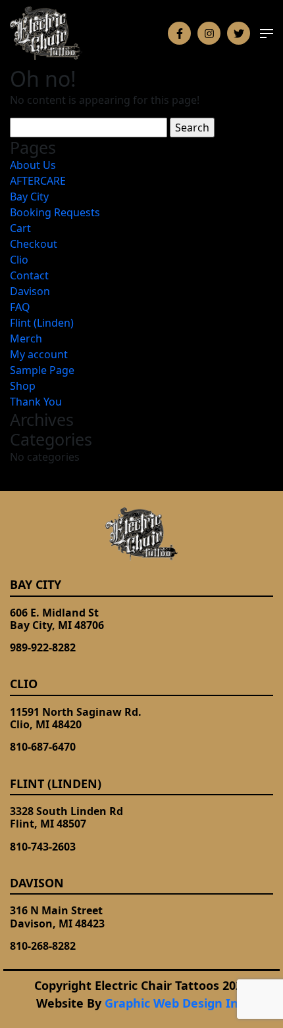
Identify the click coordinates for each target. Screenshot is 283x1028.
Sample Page (42, 370)
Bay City (29, 196)
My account (39, 354)
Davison (30, 291)
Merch (26, 338)
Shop (23, 386)
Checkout (33, 244)
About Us (33, 165)
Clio (19, 259)
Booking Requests (55, 212)
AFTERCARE (38, 181)
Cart (20, 228)
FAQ (20, 307)
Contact (29, 275)
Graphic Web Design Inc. (176, 1003)
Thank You (36, 401)
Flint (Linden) (42, 322)
